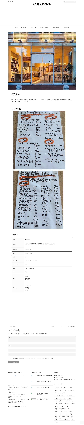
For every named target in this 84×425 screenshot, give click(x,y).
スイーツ (71, 390)
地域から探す (23, 27)
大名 (67, 406)
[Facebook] (8, 1)
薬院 (56, 419)
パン (64, 398)
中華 (66, 400)
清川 (59, 416)
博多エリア (57, 406)
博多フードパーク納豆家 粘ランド (44, 381)
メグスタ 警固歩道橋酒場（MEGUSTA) (42, 394)
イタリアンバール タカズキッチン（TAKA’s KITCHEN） (63, 327)
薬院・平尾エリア (64, 419)
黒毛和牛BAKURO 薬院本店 (43, 387)
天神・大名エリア (60, 409)
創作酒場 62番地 (12, 327)
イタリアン (63, 387)
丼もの (71, 401)
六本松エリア (66, 403)
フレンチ (69, 398)
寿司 (69, 408)
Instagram (27, 278)
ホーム (16, 27)
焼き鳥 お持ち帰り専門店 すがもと (44, 375)
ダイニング (63, 393)
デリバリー (71, 396)
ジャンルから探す (33, 27)
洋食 (71, 414)
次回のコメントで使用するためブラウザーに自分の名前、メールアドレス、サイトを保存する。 (32, 358)
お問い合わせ (66, 27)
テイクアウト (60, 396)
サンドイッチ (66, 390)
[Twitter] (10, 1)
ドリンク (56, 398)
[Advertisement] (42, 17)
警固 (73, 419)
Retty (26, 290)
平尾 (61, 411)
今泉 (41, 244)
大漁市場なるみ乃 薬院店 (43, 399)
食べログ (27, 288)
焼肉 (68, 416)
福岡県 (32, 244)
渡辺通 (63, 416)
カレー (61, 390)
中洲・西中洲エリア (59, 401)
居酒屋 (56, 411)
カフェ (56, 390)
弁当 (65, 411)
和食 (63, 406)
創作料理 (73, 403)
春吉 (56, 414)
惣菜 (70, 411)
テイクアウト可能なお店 (55, 27)
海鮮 (56, 416)
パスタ (61, 398)
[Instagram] (12, 1)
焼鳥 (72, 416)
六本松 (60, 403)
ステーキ (56, 393)
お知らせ (57, 387)
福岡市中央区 (37, 244)
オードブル (70, 387)
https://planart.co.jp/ (58, 377)
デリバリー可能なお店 (44, 27)
